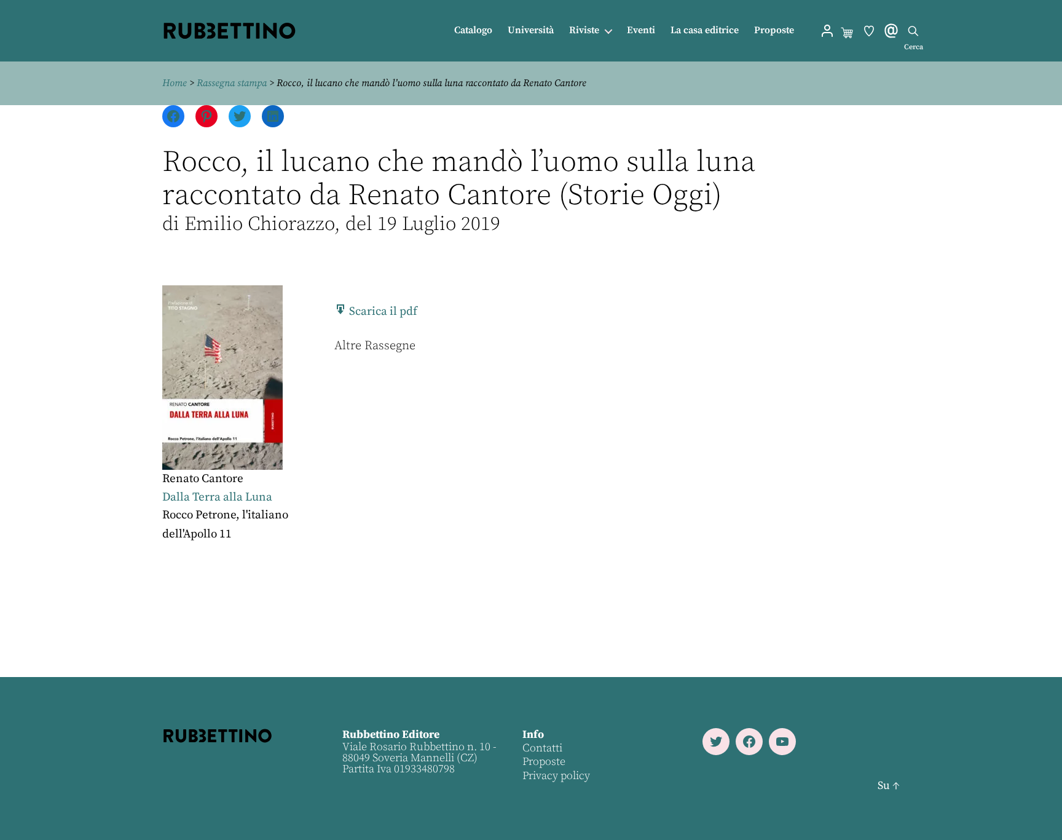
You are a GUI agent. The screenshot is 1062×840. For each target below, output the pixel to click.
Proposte (774, 30)
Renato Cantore (202, 479)
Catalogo (473, 30)
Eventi (641, 30)
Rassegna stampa (232, 83)
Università (531, 30)
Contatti (542, 748)
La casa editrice (705, 30)
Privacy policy (556, 776)
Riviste (584, 30)
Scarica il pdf (382, 311)
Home (174, 83)
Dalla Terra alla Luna (217, 497)
